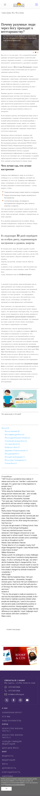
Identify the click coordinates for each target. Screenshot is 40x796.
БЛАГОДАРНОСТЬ (11, 772)
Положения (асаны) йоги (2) (16, 441)
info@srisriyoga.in (25, 274)
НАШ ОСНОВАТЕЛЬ (11, 720)
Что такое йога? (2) (12, 444)
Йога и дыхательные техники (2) (17, 438)
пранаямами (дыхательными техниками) (20, 317)
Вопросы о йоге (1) (12, 447)
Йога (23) (5, 428)
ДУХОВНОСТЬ (9, 768)
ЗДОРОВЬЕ (7, 776)
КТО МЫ (6, 716)
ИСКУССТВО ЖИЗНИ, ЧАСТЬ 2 (12, 736)
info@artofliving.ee (16, 694)
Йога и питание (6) (12, 431)
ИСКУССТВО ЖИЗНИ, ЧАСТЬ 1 (12, 729)
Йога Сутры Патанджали (22, 67)
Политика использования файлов (15, 784)
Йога (13, 13)
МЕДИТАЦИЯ (8, 760)
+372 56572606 (14, 687)
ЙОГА (5, 764)
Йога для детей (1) (12, 454)
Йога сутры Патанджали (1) (15, 460)
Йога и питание (20, 13)
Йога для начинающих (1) (15, 457)
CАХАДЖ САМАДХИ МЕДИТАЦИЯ (12, 742)
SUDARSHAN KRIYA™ (12, 712)
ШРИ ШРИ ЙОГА (10, 748)
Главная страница (6, 13)
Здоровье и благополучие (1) (16, 450)
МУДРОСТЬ (8, 756)
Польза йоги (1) (11, 463)
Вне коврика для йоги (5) (14, 434)
